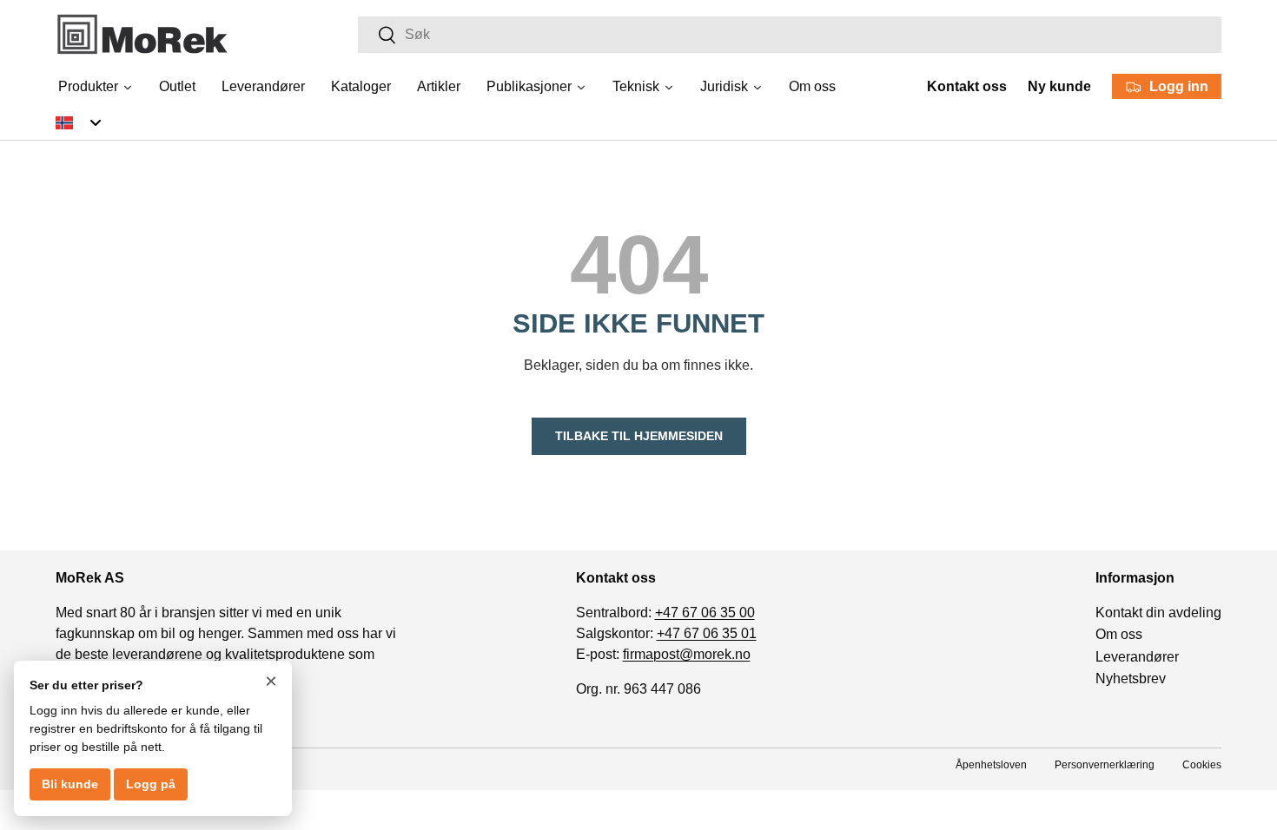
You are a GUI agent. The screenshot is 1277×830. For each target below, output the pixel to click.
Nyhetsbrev (1130, 679)
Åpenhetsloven (991, 765)
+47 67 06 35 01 (707, 633)
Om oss (1118, 635)
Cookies (1201, 765)
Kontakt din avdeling (1158, 612)
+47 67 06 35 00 (705, 612)
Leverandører (1137, 656)
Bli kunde (70, 784)
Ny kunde (1059, 86)
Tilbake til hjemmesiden (639, 436)
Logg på (150, 784)
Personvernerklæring (1105, 765)
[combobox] (789, 34)
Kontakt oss (967, 86)
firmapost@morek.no (687, 654)
